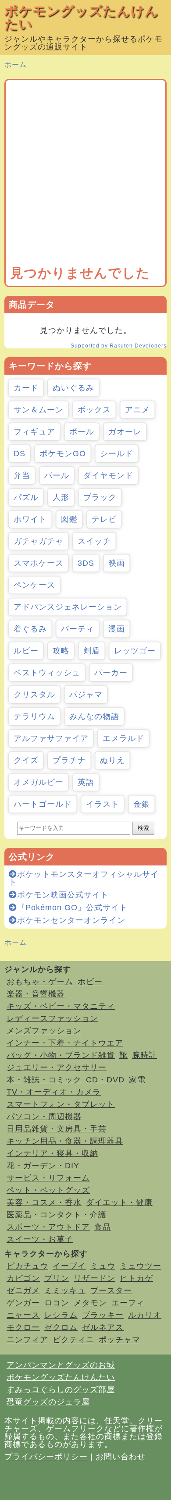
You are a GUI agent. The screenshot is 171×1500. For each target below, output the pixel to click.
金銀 (141, 804)
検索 (143, 828)
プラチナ (69, 760)
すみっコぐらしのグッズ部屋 (61, 1389)
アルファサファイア (51, 738)
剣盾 (91, 650)
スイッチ (94, 541)
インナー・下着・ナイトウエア (65, 1043)
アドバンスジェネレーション (68, 607)
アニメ (137, 409)
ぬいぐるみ (73, 387)
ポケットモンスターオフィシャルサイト (84, 878)
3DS (86, 563)
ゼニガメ (23, 1290)
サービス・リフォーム (48, 1178)
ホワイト (30, 519)
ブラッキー (103, 1315)
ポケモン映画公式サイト (63, 894)
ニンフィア (27, 1339)
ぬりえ (112, 760)
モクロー (23, 1327)
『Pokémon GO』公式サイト (72, 907)
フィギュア (34, 431)
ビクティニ (73, 1339)
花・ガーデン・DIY (43, 1165)
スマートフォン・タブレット (61, 1104)
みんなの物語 (94, 716)
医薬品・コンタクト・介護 (57, 1214)
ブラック (100, 497)
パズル (26, 497)
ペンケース (34, 585)
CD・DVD (105, 1079)
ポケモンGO (62, 453)
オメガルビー (39, 782)
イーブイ (69, 1266)
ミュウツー (140, 1266)
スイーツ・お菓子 (40, 1239)
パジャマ (86, 694)
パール (56, 475)
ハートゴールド (43, 804)
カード (26, 387)
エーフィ (128, 1302)
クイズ (26, 760)
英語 (86, 782)
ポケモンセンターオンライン (71, 920)
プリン (56, 1278)
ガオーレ (125, 431)
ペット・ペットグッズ (48, 1190)
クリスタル (34, 694)
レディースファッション (52, 1018)
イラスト (102, 804)
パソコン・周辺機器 (44, 1116)
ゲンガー (23, 1302)
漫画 (116, 628)
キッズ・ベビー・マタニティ (61, 1006)
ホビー (90, 981)
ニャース (23, 1315)
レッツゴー (135, 650)
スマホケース (39, 563)
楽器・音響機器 (36, 993)
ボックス (94, 409)
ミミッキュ (65, 1290)
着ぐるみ (30, 628)
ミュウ (102, 1266)
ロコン (56, 1302)
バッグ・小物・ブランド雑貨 (61, 1055)
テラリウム (34, 716)
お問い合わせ (121, 1456)
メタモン (90, 1302)
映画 (116, 563)
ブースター (111, 1290)
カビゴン (23, 1278)
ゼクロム (61, 1327)
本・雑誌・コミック (44, 1079)
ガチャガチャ (39, 541)
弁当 (22, 475)
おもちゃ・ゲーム (40, 981)
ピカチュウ (27, 1266)
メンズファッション (44, 1030)
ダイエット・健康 (119, 1202)
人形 (61, 497)
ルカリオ (144, 1315)
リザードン (94, 1278)
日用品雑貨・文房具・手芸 (57, 1128)
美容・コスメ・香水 (44, 1202)
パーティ (77, 628)
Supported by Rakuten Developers (119, 346)
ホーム (15, 64)
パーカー (111, 672)
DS (19, 453)
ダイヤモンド (108, 475)
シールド (116, 453)
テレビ (104, 519)
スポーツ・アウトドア (48, 1227)
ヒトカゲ (136, 1278)
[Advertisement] (85, 174)
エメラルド (123, 738)
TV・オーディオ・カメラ (54, 1092)
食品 (102, 1227)
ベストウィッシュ (47, 672)
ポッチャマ (119, 1339)
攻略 (61, 650)
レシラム (61, 1315)
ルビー (26, 650)
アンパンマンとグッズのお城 (61, 1365)
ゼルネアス (103, 1327)
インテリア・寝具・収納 (52, 1153)
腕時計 (144, 1055)
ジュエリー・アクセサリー (57, 1067)
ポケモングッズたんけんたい (81, 17)
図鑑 (69, 519)
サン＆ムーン (39, 409)
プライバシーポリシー (46, 1456)
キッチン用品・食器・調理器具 (65, 1141)
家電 (137, 1079)
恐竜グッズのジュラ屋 (48, 1401)
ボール (81, 431)
